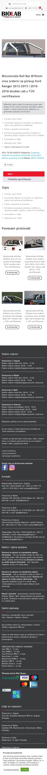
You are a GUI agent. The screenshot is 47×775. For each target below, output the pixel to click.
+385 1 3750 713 (33, 8)
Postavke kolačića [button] (11, 769)
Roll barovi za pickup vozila (21, 156)
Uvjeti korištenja (9, 451)
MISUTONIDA (37, 158)
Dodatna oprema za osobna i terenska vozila (21, 154)
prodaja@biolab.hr (16, 8)
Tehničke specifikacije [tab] (19, 179)
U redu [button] (24, 769)
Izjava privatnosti (9, 453)
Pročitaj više (12, 273)
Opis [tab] (10, 174)
